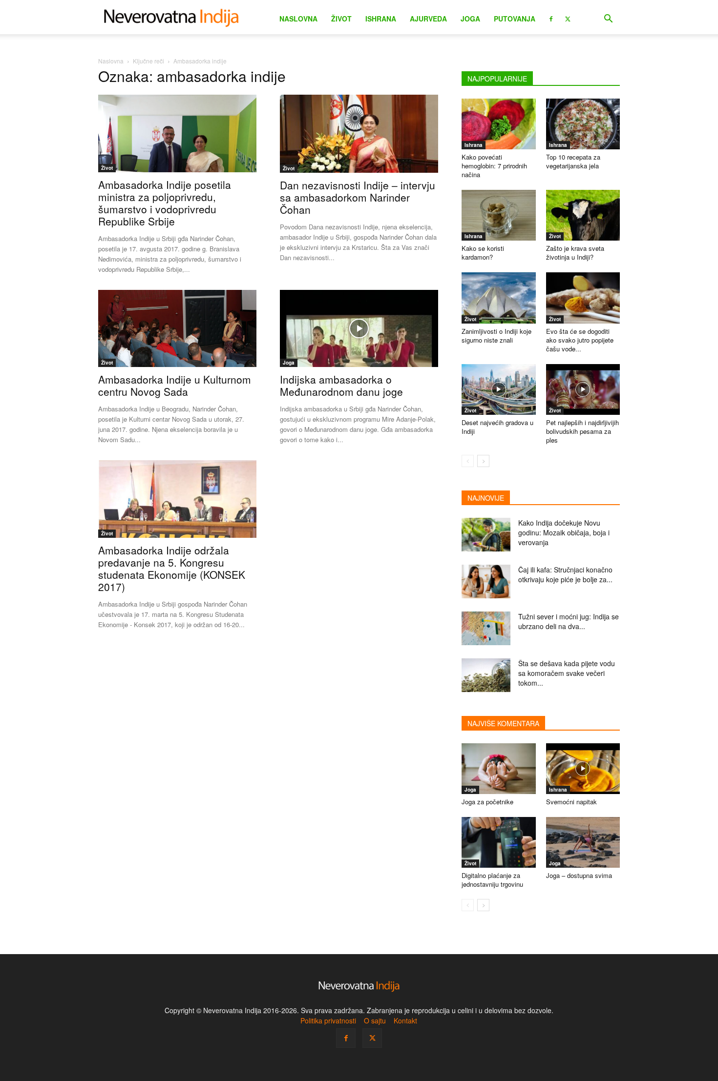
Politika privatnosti (328, 1020)
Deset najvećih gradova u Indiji (497, 427)
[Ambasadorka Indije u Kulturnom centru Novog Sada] (177, 328)
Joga (470, 18)
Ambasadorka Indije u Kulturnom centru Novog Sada (174, 385)
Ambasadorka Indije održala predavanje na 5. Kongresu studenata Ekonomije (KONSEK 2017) (171, 568)
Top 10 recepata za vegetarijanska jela (573, 161)
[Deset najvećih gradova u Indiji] (499, 389)
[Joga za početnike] (499, 768)
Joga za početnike (487, 801)
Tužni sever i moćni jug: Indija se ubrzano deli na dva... (568, 621)
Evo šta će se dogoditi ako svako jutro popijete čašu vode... (579, 339)
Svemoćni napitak (571, 801)
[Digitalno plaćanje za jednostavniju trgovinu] (499, 842)
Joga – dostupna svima (579, 875)
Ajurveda (428, 18)
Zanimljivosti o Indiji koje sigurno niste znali (496, 335)
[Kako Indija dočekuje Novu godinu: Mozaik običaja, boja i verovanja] (486, 534)
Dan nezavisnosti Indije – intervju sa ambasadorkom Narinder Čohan (357, 197)
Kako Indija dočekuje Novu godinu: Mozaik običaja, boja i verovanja (564, 532)
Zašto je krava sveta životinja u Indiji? (575, 253)
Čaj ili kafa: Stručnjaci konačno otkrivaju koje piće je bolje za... (565, 574)
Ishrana (380, 18)
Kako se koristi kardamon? (483, 253)
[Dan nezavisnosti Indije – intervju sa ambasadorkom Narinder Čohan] (359, 134)
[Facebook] (551, 18)
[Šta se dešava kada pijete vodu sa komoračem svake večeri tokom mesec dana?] (486, 675)
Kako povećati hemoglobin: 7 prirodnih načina (494, 165)
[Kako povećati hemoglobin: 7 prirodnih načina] (499, 124)
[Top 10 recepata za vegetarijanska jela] (583, 124)
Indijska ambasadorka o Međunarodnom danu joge (341, 385)
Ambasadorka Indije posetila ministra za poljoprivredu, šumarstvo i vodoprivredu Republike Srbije (164, 202)
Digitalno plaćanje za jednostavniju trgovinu (492, 880)
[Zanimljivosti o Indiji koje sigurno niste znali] (499, 297)
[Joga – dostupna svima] (583, 842)
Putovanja (514, 18)
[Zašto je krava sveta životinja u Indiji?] (583, 215)
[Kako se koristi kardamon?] (499, 215)
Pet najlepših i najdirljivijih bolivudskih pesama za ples (582, 431)
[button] (608, 19)
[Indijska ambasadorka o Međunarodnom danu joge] (359, 328)
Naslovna (298, 18)
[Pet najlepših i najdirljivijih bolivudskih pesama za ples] (583, 389)
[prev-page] (468, 461)
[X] (567, 18)
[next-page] (483, 461)
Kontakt (405, 1020)
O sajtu (375, 1020)
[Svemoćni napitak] (583, 768)
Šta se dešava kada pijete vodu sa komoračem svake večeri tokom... (566, 673)
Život (341, 18)
